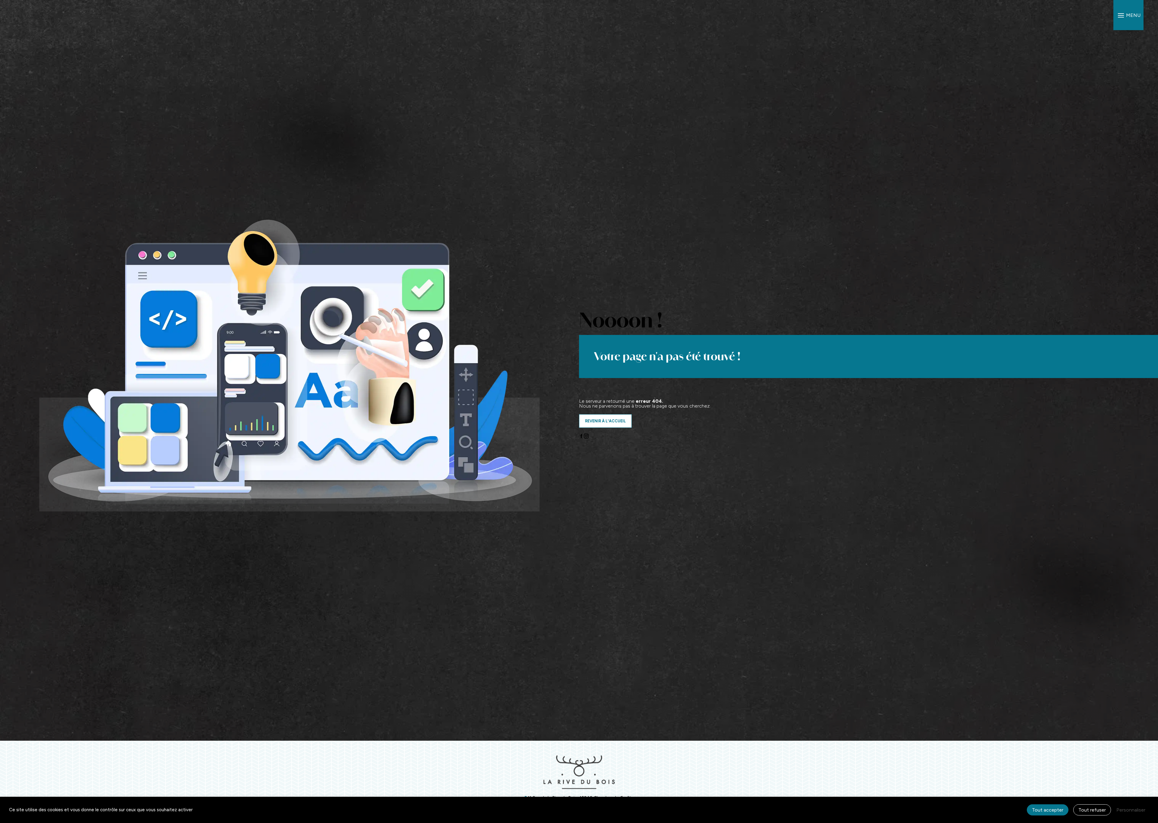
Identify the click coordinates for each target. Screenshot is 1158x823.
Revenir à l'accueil (605, 421)
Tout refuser (1092, 810)
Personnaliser (1130, 810)
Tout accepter (1047, 810)
